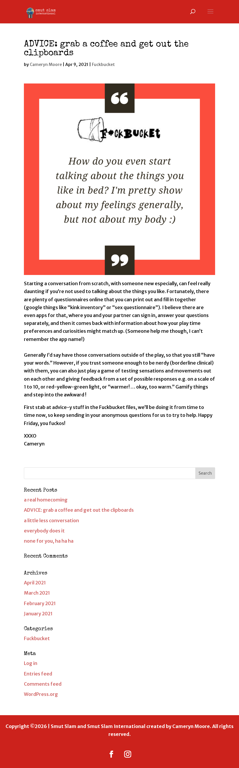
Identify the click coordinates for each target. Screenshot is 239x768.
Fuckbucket (103, 64)
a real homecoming (46, 500)
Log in (30, 663)
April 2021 (35, 583)
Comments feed (42, 684)
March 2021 (37, 593)
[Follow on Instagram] (128, 754)
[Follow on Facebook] (111, 754)
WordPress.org (41, 694)
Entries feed (38, 674)
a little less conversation (51, 520)
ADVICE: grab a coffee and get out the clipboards (79, 510)
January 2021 (38, 614)
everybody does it (44, 531)
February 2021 (40, 603)
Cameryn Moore (46, 64)
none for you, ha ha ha (48, 541)
